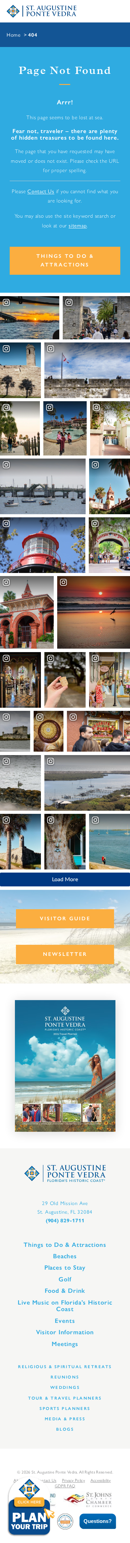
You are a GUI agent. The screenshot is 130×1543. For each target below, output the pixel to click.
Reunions (65, 1377)
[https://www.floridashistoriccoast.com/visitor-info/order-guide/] (65, 1066)
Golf (65, 1279)
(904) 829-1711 (65, 1220)
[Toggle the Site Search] (86, 11)
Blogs (65, 1429)
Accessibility (100, 1480)
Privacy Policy (73, 1480)
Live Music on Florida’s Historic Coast (65, 1306)
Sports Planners (65, 1408)
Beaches (65, 1256)
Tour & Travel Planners (65, 1398)
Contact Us (40, 191)
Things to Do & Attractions (65, 260)
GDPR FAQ (65, 1486)
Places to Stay (65, 1267)
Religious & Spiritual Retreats (65, 1366)
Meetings (65, 1344)
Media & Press (65, 1418)
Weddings (65, 1387)
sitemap (78, 225)
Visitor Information (65, 1332)
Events (65, 1321)
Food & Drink (65, 1291)
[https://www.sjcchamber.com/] (87, 1499)
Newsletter (65, 954)
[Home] (42, 11)
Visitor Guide (65, 918)
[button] (92, 1521)
